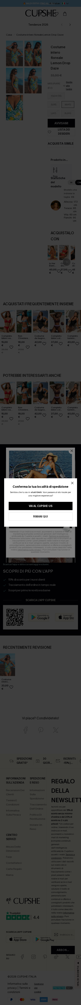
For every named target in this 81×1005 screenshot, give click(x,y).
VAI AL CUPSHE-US (40, 506)
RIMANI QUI (40, 516)
